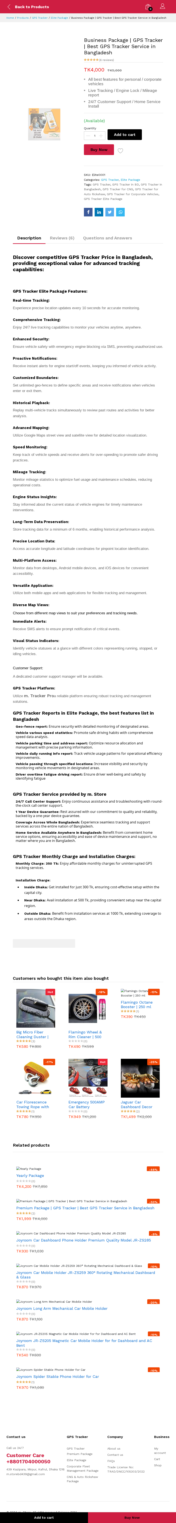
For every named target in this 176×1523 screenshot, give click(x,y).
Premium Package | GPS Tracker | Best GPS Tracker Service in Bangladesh (85, 1208)
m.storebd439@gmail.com (25, 1474)
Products (23, 17)
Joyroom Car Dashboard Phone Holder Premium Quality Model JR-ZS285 (83, 1240)
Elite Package (59, 17)
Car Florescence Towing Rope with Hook (32, 1104)
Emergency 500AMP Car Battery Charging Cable (86, 1104)
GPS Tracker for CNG (118, 189)
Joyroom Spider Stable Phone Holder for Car (57, 1376)
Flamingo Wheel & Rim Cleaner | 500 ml (85, 1034)
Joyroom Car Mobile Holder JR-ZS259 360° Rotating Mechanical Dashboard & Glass (85, 1275)
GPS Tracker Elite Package (103, 199)
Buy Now (99, 149)
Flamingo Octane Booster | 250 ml (137, 1004)
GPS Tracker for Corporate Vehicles (132, 194)
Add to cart (124, 134)
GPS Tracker (40, 17)
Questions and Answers (107, 237)
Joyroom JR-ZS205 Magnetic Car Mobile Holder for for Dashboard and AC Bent (84, 1343)
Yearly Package (30, 1175)
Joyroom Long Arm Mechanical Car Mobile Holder (62, 1308)
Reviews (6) (62, 237)
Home (10, 17)
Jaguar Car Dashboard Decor (136, 1104)
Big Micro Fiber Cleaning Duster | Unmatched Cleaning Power (32, 1034)
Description (29, 237)
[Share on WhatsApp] (120, 212)
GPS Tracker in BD (125, 184)
